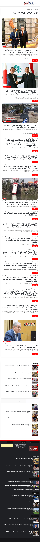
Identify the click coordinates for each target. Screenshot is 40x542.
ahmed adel (35, 200)
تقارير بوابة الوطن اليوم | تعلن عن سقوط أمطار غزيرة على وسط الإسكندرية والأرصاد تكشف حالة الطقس (22, 240)
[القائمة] (38, 3)
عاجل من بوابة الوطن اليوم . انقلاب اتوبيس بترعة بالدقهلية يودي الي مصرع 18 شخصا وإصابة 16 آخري (20, 203)
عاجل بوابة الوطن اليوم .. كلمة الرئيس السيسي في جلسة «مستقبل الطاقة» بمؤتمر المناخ (20, 224)
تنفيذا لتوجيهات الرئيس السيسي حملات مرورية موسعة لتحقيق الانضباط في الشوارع (18, 391)
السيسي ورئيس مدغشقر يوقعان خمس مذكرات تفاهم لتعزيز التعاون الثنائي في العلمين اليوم (18, 524)
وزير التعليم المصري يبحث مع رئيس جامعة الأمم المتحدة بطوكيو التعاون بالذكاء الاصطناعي (21, 51)
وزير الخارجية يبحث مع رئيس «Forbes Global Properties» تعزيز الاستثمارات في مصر (18, 411)
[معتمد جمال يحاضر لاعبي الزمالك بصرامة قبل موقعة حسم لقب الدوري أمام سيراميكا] (36, 511)
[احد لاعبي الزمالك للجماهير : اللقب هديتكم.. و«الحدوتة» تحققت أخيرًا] (36, 498)
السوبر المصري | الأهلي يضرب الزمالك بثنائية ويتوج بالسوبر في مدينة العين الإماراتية (26, 489)
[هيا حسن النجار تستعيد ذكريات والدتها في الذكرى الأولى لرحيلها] (35, 407)
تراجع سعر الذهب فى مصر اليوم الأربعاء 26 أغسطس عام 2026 (21, 372)
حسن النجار (35, 48)
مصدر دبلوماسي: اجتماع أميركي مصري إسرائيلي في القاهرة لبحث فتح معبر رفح (21, 126)
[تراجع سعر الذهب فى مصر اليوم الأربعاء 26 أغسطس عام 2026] (35, 374)
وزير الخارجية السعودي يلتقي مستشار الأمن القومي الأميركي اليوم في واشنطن (20, 481)
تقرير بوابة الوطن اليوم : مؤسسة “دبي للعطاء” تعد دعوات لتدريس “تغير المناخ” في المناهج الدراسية (20, 156)
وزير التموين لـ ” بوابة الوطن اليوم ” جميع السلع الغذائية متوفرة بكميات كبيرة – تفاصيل (22, 346)
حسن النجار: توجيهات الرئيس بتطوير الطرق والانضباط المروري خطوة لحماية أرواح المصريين (17, 365)
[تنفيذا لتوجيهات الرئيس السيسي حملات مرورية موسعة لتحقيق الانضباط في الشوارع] (35, 394)
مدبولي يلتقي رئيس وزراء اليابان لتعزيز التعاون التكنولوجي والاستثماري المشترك (22, 91)
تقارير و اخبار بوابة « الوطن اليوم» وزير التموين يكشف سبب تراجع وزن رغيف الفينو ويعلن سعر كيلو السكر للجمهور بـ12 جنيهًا (21, 265)
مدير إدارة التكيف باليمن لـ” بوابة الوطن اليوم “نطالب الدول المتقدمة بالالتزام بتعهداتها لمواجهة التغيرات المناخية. (20, 279)
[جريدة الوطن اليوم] (29, 3)
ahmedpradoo (22, 540)
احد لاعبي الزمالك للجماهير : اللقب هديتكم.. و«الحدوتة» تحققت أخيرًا (22, 495)
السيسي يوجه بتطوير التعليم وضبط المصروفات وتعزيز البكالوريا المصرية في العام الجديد (17, 385)
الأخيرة (20, 401)
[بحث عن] (36, 3)
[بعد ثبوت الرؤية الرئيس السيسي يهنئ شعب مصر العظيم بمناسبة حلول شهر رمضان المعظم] (36, 486)
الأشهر (33, 401)
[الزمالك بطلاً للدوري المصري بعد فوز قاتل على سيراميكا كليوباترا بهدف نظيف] (36, 504)
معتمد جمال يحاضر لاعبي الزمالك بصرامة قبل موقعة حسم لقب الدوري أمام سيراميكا (20, 508)
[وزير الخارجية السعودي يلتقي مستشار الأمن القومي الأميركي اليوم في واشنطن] (36, 482)
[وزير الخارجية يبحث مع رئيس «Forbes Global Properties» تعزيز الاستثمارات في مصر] (35, 414)
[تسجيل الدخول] (35, 3)
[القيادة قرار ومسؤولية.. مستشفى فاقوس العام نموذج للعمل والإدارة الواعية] (35, 381)
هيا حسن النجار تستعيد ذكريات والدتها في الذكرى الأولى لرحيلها (21, 405)
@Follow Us (10, 442)
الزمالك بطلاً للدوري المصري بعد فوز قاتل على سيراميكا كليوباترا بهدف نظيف (21, 501)
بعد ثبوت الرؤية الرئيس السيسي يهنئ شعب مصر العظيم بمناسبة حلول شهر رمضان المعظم (19, 485)
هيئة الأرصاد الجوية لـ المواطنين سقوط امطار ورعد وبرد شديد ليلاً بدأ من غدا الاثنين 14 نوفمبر (21, 167)
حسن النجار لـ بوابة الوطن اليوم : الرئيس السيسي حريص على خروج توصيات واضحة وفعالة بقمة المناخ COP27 (20, 252)
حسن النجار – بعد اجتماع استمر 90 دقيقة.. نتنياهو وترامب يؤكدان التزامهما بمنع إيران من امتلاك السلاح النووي (17, 532)
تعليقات (7, 401)
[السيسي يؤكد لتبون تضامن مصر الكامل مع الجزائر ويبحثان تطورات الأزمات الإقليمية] (36, 520)
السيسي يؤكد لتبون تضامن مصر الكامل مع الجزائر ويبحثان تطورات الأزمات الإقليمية (20, 518)
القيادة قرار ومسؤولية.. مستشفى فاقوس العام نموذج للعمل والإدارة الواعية (19, 378)
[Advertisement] (20, 14)
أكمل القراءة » (35, 60)
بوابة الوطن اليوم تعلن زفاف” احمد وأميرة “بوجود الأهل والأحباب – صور (21, 214)
